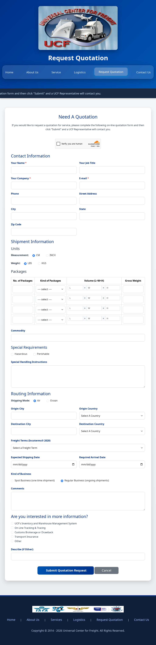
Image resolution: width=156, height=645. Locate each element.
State (82, 209)
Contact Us (143, 72)
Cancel (106, 570)
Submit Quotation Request (66, 570)
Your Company (20, 178)
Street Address (88, 193)
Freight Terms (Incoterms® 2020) (30, 440)
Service (56, 72)
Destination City (21, 424)
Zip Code (16, 224)
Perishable (43, 354)
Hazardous (21, 354)
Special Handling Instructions (29, 362)
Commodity (18, 330)
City (13, 209)
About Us (32, 72)
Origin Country (88, 408)
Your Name (18, 163)
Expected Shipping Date (25, 457)
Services (56, 620)
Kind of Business (21, 474)
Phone (15, 193)
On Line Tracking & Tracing (30, 528)
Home (9, 72)
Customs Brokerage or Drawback (34, 532)
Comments (17, 488)
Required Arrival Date (92, 457)
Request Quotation (111, 72)
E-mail (83, 178)
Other (18, 541)
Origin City (17, 408)
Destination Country (91, 424)
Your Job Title (87, 163)
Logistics (80, 72)
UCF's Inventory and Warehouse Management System (46, 523)
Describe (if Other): (22, 549)
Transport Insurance (26, 536)
